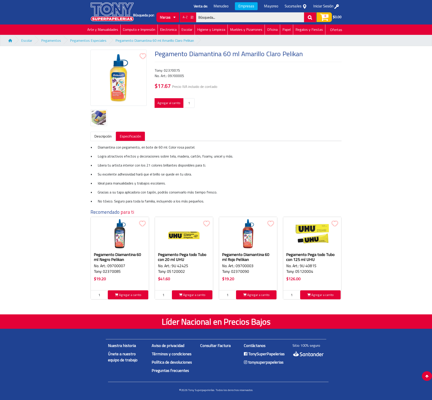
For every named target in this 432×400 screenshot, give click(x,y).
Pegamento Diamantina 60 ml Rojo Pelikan (245, 256)
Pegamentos (51, 40)
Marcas (165, 17)
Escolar (186, 29)
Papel (286, 29)
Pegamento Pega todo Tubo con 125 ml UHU (310, 256)
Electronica (168, 29)
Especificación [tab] (130, 136)
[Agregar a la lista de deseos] (143, 56)
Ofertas (336, 29)
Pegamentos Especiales (88, 40)
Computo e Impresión (139, 29)
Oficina (272, 29)
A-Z (185, 17)
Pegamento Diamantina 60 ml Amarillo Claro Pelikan (154, 40)
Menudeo (221, 6)
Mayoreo (271, 6)
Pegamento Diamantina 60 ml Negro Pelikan (117, 256)
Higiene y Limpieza (211, 29)
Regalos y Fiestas (309, 29)
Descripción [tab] (103, 136)
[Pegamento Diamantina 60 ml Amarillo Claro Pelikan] (119, 79)
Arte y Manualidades (102, 29)
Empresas (246, 6)
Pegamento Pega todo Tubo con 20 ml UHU (182, 256)
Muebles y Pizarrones (246, 29)
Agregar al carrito (169, 103)
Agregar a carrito (129, 295)
